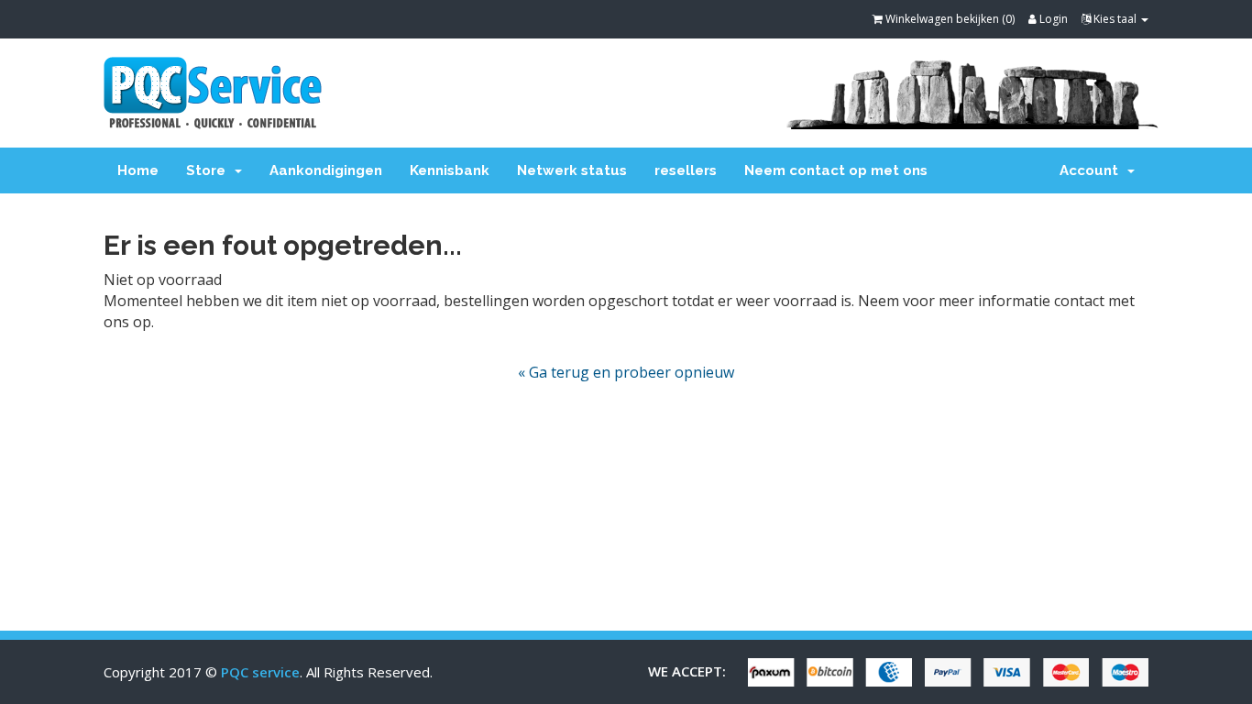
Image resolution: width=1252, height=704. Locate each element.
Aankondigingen (325, 170)
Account (1093, 170)
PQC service (260, 672)
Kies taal (1115, 19)
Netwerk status (572, 170)
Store (209, 170)
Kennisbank (449, 170)
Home (138, 170)
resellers (685, 170)
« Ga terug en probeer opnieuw (626, 372)
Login (1052, 19)
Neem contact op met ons (836, 170)
